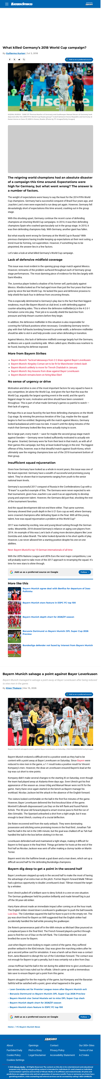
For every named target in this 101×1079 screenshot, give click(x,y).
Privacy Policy (57, 1050)
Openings (33, 1045)
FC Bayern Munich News (28, 1027)
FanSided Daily (14, 1050)
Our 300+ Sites (86, 1045)
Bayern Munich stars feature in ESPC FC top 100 (36, 1007)
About (10, 1045)
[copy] (24, 59)
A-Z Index (84, 1055)
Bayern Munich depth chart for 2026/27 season (35, 1002)
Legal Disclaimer (37, 1055)
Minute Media (19, 1067)
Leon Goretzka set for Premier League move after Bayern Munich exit (48, 989)
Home (11, 1027)
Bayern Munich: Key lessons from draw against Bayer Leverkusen (45, 371)
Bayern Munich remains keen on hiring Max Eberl (36, 374)
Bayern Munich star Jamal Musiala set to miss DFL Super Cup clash (47, 998)
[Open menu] (6, 4)
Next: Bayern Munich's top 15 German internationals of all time (40, 549)
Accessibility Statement (62, 1055)
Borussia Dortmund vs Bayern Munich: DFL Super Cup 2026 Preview (47, 994)
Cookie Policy (14, 1055)
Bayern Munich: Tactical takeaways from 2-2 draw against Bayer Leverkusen (51, 360)
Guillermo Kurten (15, 53)
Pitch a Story (35, 1050)
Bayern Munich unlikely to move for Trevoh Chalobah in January (44, 367)
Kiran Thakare (13, 688)
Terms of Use (86, 1050)
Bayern (81, 760)
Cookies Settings (15, 1060)
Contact (54, 1045)
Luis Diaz (12, 913)
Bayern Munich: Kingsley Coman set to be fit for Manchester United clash (49, 363)
